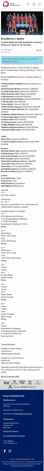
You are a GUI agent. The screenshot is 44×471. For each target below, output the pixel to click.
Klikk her (10, 441)
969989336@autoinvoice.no (23, 414)
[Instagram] (10, 451)
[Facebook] (4, 451)
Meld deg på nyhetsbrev (10, 431)
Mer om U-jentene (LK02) (10, 376)
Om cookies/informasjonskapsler (14, 436)
